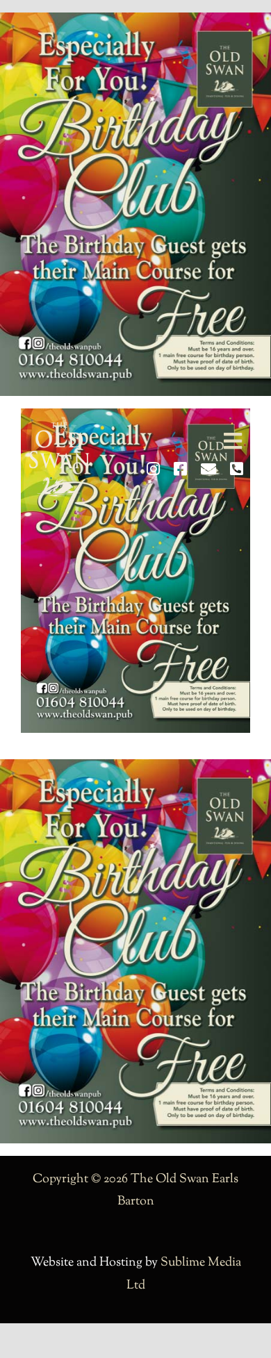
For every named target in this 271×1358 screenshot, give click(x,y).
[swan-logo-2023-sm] (59, 429)
